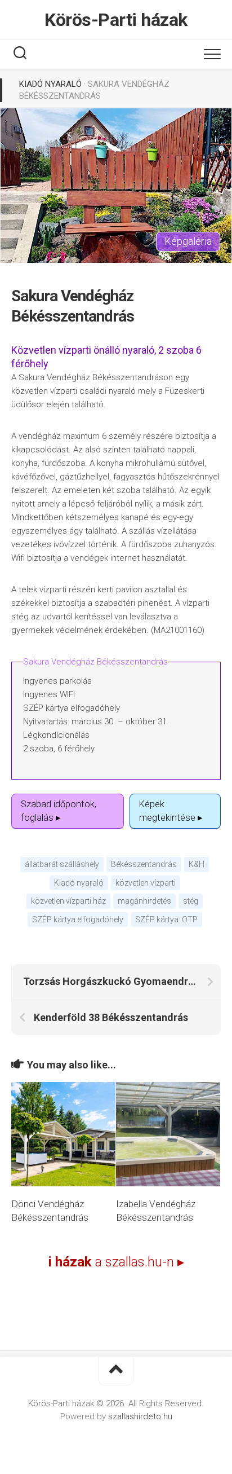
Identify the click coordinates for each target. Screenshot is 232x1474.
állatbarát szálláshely (62, 864)
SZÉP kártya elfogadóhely (77, 919)
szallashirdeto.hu (140, 1416)
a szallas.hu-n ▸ (116, 1262)
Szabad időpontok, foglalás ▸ (58, 811)
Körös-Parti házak (116, 19)
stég (190, 900)
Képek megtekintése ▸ (171, 811)
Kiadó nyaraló (50, 84)
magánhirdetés (144, 900)
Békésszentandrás (144, 864)
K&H (196, 864)
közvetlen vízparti (145, 882)
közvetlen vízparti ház (68, 900)
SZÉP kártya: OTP (166, 919)
